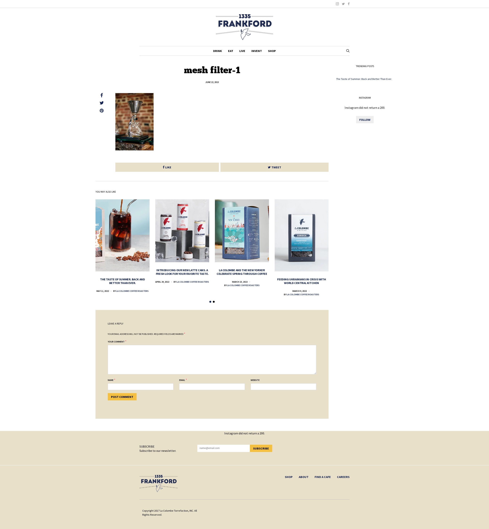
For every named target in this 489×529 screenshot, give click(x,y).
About (303, 477)
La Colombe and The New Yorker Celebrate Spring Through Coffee (242, 272)
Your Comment (116, 341)
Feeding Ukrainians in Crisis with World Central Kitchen (301, 281)
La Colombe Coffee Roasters (132, 291)
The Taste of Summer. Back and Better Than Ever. (122, 281)
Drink (217, 51)
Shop (272, 51)
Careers (343, 477)
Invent (256, 51)
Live (242, 51)
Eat (230, 51)
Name (110, 380)
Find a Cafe (323, 477)
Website (255, 380)
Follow (364, 120)
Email (182, 380)
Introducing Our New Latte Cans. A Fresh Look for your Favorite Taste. (182, 272)
